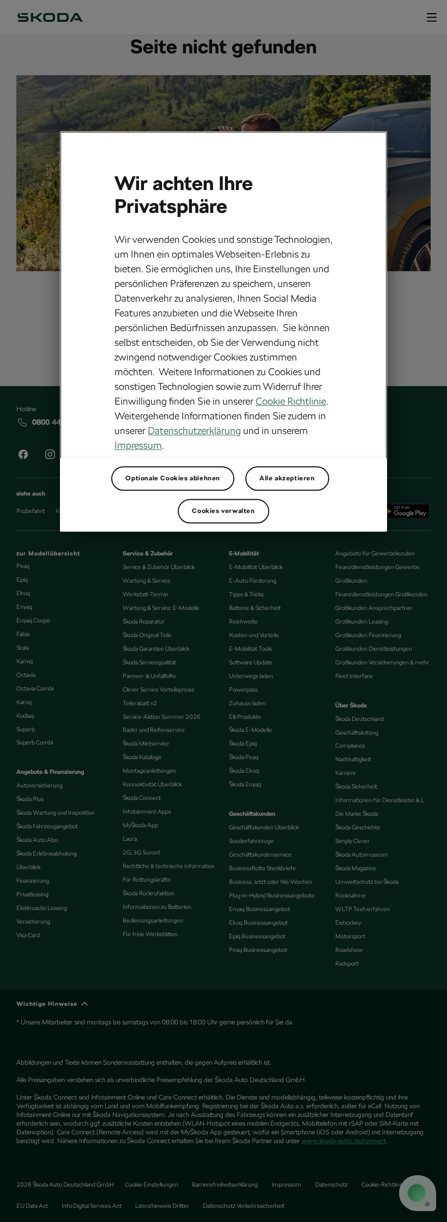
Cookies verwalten (223, 511)
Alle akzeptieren (287, 478)
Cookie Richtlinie (291, 401)
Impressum (138, 445)
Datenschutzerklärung (194, 431)
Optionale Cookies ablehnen (172, 478)
